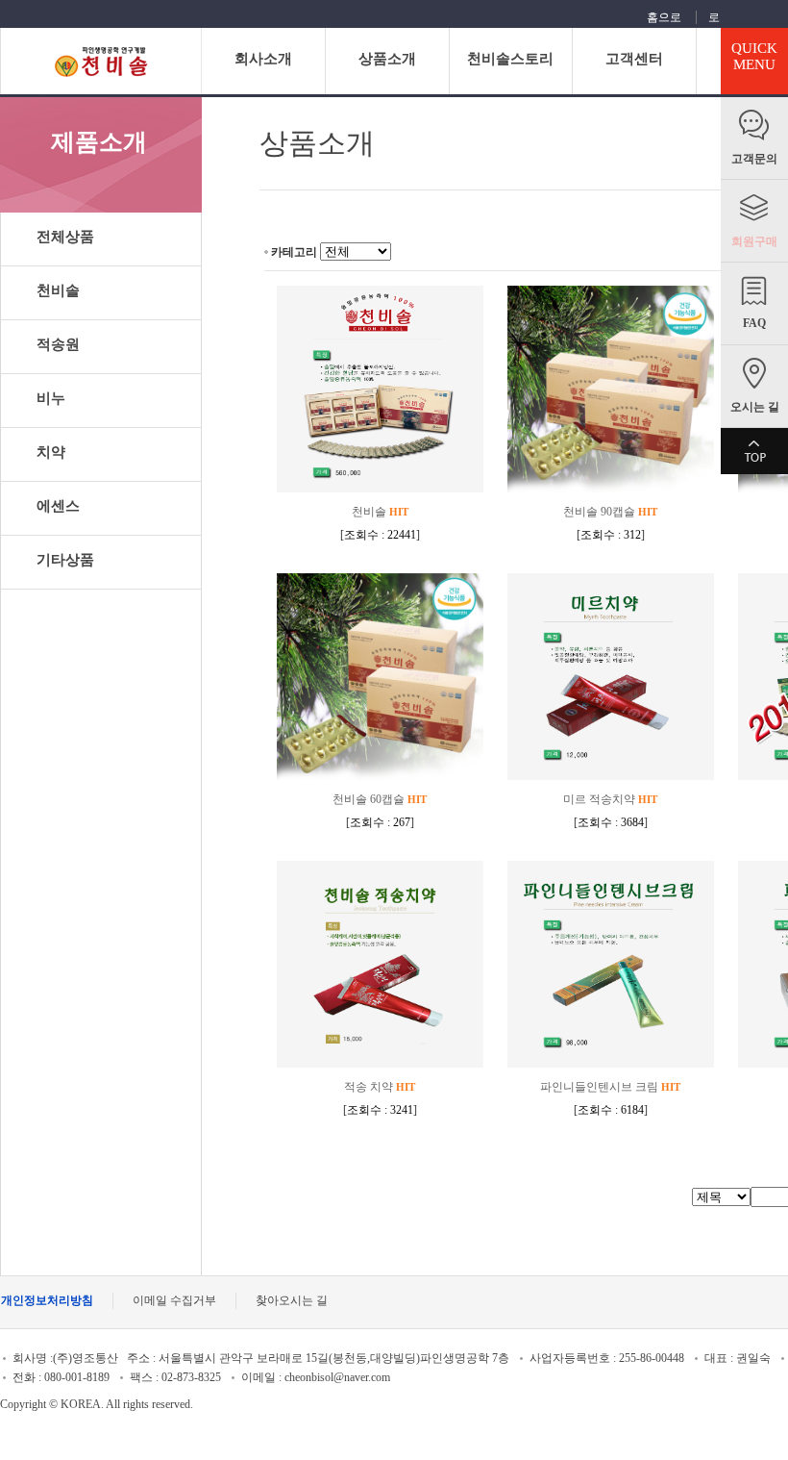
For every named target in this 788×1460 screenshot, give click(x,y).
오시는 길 (754, 407)
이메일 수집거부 (174, 1300)
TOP (754, 451)
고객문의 (754, 158)
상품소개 (387, 58)
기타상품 (65, 559)
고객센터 (634, 58)
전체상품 (65, 236)
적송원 (58, 344)
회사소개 (263, 58)
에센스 (58, 506)
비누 (51, 398)
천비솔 (58, 290)
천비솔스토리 (510, 58)
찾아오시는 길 (292, 1300)
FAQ (754, 323)
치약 (51, 452)
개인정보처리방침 (47, 1300)
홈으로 (664, 17)
